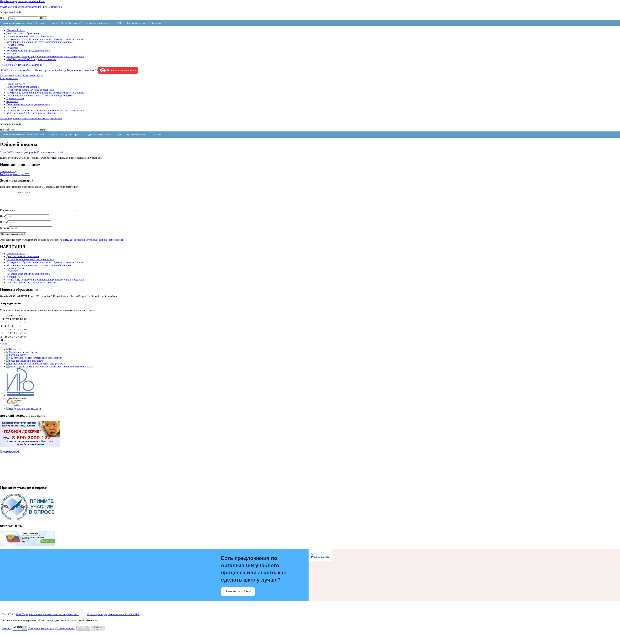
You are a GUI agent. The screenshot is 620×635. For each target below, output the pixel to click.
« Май (3, 343)
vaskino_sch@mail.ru (31, 64)
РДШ (119, 23)
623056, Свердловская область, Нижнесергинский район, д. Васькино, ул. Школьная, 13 (49, 70)
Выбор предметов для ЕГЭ (15, 174)
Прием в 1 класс (15, 44)
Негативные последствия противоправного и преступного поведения (45, 56)
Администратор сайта (25, 152)
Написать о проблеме (238, 591)
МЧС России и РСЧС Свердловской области (31, 59)
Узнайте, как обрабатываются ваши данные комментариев (91, 239)
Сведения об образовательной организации (23, 23)
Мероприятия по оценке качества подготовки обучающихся (39, 42)
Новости (54, 23)
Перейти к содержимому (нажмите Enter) (22, 1)
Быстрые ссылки (9, 78)
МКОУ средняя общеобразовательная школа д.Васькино (31, 6)
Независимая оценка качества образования (30, 36)
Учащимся (12, 47)
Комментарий (7, 210)
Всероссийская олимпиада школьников (28, 50)
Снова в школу (8, 171)
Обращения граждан (135, 23)
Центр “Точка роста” (71, 23)
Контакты (156, 23)
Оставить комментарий (50, 152)
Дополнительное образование (22, 33)
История (11, 53)
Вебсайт (4, 228)
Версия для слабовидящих (121, 70)
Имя (3, 216)
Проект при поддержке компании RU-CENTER (113, 614)
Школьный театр (15, 30)
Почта (4, 222)
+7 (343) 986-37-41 (10, 64)
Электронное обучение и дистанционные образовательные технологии (45, 39)
